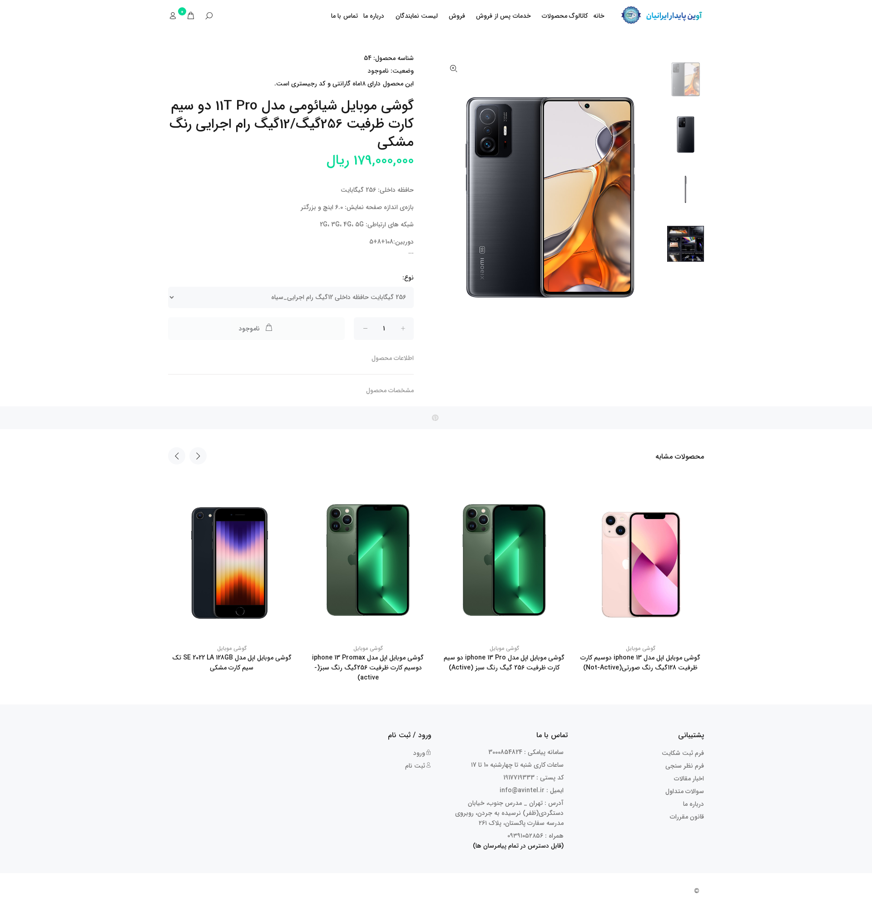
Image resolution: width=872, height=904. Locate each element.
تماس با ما (344, 16)
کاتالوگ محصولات (565, 16)
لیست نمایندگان (417, 16)
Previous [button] (176, 455)
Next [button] (198, 455)
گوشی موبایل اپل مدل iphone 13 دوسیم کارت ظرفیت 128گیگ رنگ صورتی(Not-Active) (640, 663)
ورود (419, 753)
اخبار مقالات (689, 779)
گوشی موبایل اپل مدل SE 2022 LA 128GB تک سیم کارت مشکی (232, 663)
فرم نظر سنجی (684, 766)
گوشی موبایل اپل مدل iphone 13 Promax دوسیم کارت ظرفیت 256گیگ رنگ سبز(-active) (368, 668)
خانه (598, 16)
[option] (685, 82)
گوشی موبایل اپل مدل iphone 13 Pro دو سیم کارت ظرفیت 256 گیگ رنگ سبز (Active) (504, 663)
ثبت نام (415, 766)
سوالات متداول (684, 791)
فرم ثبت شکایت (683, 753)
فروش (457, 16)
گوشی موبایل (232, 648)
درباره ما (374, 16)
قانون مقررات (687, 817)
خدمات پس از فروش (503, 16)
